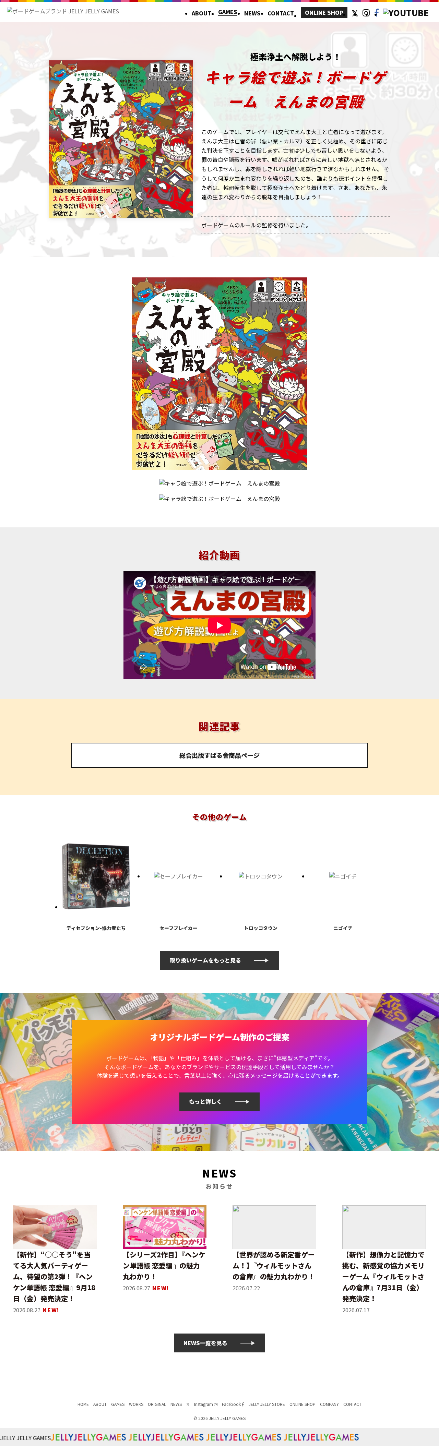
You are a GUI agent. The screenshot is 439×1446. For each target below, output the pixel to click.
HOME (83, 1404)
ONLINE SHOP (324, 12)
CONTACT (281, 13)
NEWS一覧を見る (205, 1343)
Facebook (232, 1404)
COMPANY (329, 1404)
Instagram (204, 1404)
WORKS (136, 1404)
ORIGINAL (157, 1404)
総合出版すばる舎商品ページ (219, 755)
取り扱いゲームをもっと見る (205, 960)
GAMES (227, 12)
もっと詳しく (205, 1101)
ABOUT (201, 13)
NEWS (252, 13)
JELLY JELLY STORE (267, 1404)
